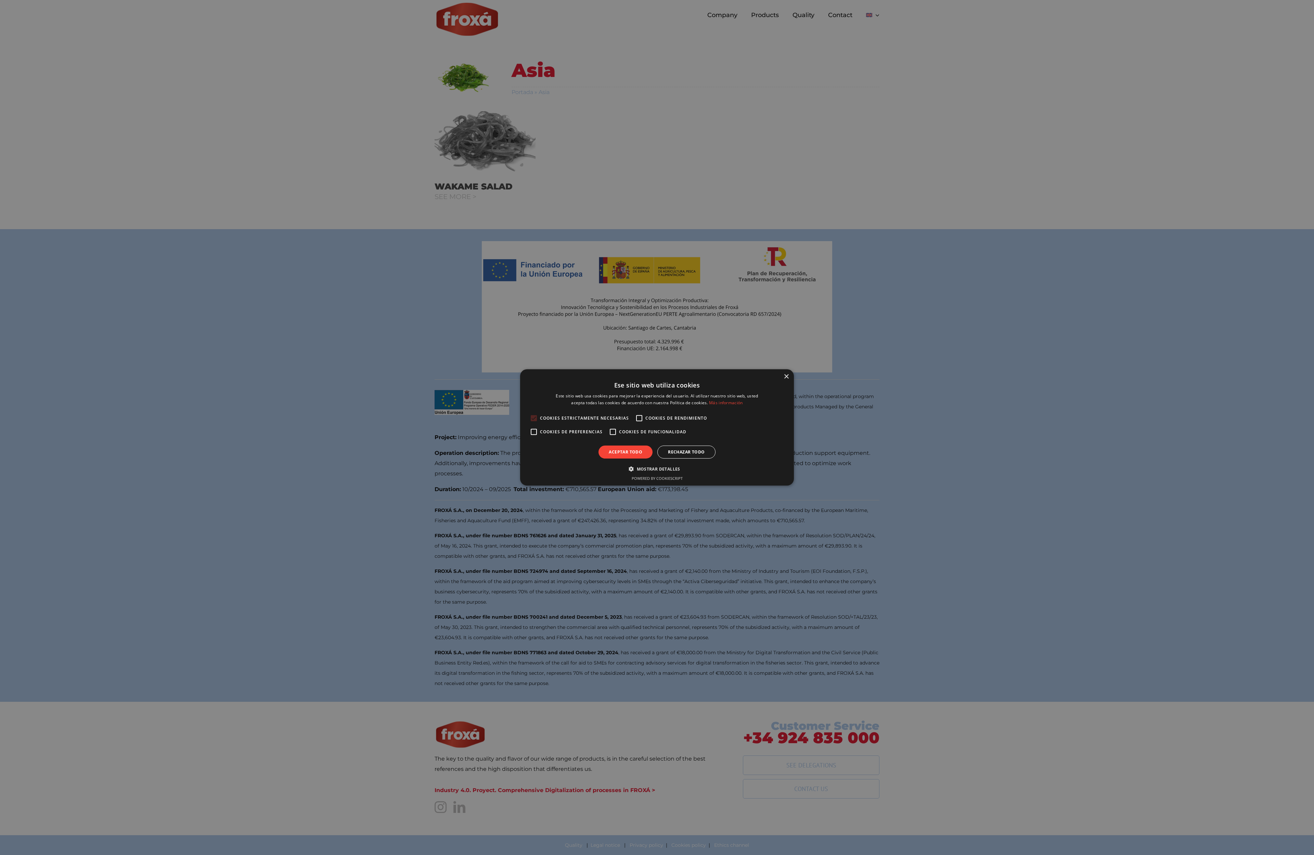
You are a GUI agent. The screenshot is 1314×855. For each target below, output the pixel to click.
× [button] (786, 376)
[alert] (657, 427)
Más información (726, 403)
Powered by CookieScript (657, 478)
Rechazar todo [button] (686, 452)
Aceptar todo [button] (625, 452)
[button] (657, 468)
